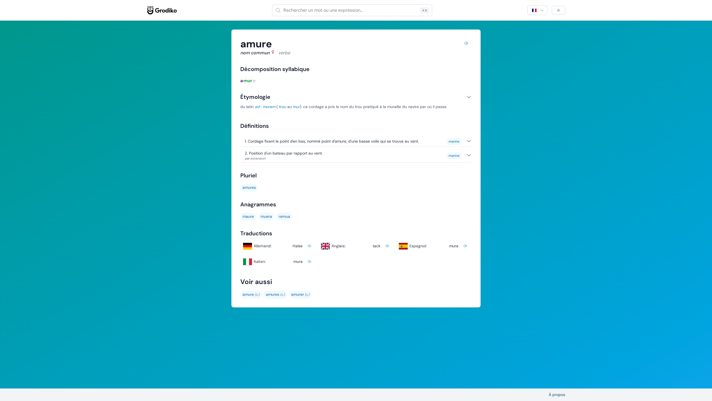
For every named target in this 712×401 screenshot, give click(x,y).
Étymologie (255, 97)
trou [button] (282, 106)
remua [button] (284, 216)
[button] (275, 295)
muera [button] (266, 216)
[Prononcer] (466, 44)
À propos (557, 394)
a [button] (241, 81)
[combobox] (352, 10)
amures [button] (249, 187)
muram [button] (269, 106)
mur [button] (247, 81)
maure (248, 216)
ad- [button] (258, 106)
